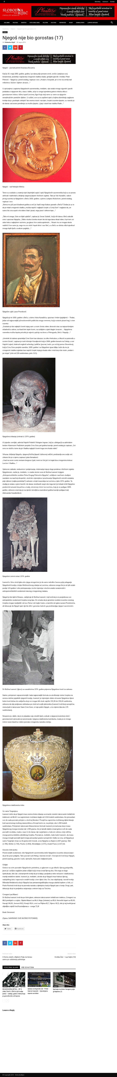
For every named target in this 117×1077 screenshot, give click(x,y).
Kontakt (112, 1)
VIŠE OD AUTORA (27, 967)
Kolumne (7, 22)
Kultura (53, 22)
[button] (111, 23)
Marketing (97, 1)
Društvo (23, 22)
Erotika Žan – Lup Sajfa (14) (65, 957)
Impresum (105, 1)
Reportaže (62, 22)
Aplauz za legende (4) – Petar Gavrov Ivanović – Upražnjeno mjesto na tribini (38, 991)
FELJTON (45, 22)
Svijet (71, 22)
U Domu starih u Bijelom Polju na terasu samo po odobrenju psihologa (17, 958)
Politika (15, 22)
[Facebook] (4, 1)
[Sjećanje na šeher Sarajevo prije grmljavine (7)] (64, 979)
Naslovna (6, 29)
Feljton (13, 29)
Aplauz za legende (33, 986)
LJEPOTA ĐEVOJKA (93, 22)
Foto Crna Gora (35, 22)
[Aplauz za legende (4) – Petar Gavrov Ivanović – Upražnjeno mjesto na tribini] (39, 979)
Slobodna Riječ (10, 42)
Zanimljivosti (80, 22)
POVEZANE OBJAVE (11, 967)
